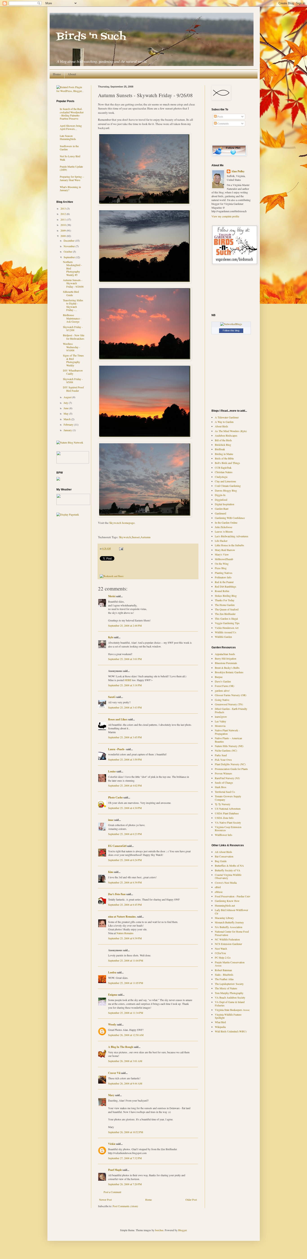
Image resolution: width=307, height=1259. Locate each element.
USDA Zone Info (224, 818)
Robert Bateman (223, 970)
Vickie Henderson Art (226, 628)
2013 (63, 208)
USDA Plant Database (227, 813)
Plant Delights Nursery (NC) (230, 764)
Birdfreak (220, 449)
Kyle (110, 637)
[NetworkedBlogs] (231, 324)
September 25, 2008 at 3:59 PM (125, 759)
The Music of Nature (226, 988)
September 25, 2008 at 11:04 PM (125, 960)
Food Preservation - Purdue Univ (232, 896)
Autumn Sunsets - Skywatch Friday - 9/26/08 (73, 283)
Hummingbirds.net (225, 905)
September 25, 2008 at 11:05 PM (125, 983)
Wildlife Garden (223, 636)
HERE (128, 680)
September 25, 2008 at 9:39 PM (125, 938)
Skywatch (125, 537)
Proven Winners (223, 773)
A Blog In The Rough (120, 1047)
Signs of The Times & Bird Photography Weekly (73, 360)
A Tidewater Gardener (227, 417)
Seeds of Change (224, 782)
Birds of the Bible (224, 458)
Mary (111, 1095)
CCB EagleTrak (223, 467)
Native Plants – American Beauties (228, 739)
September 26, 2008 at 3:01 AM (125, 1061)
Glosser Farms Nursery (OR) (230, 695)
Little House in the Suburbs (229, 545)
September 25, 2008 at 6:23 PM (125, 834)
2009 (63, 230)
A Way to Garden (224, 422)
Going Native (222, 700)
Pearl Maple (115, 1170)
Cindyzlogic (221, 477)
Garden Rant (221, 508)
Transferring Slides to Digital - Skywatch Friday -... (73, 305)
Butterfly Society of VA (227, 870)
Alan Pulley (238, 171)
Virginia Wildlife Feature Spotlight (228, 1016)
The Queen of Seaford (226, 609)
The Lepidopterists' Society (229, 984)
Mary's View (222, 554)
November (70, 246)
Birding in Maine (224, 454)
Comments (223, 123)
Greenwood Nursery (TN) (229, 704)
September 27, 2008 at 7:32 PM (125, 1158)
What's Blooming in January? (70, 188)
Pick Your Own (223, 759)
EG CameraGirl (117, 846)
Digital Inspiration (224, 504)
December (69, 240)
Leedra (112, 972)
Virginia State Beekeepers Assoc (232, 1010)
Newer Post (105, 1199)
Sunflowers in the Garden (69, 147)
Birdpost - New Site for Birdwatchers (73, 336)
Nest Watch (221, 948)
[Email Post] (120, 548)
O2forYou (220, 953)
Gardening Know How (227, 901)
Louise (112, 771)
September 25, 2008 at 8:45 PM (125, 904)
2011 (63, 219)
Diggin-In (220, 495)
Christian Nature (223, 472)
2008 (63, 236)
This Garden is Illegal (226, 618)
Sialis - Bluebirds (224, 974)
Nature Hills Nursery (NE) (229, 746)
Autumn (145, 537)
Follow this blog (231, 330)
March (67, 419)
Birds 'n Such (91, 36)
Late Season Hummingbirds (68, 137)
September (70, 257)
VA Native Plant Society (228, 822)
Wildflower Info (223, 835)
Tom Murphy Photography (229, 993)
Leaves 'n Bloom (224, 531)
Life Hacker (221, 540)
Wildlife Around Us (225, 632)
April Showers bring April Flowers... (71, 127)
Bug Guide (221, 861)
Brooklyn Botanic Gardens (229, 672)
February (69, 424)
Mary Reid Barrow (225, 550)
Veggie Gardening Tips (227, 623)
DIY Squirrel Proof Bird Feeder (73, 388)
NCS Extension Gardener (228, 944)
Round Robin (222, 591)
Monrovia (220, 726)
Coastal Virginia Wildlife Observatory (228, 876)
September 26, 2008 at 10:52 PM (125, 1132)
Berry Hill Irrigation (225, 658)
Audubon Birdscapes (226, 435)
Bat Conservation (224, 856)
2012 (63, 214)
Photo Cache (115, 797)
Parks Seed (221, 755)
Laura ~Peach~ (116, 749)
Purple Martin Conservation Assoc (230, 963)
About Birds (221, 426)
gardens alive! (222, 690)
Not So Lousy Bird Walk (70, 157)
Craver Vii (114, 1073)
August (68, 397)
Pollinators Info (223, 577)
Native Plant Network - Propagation (227, 731)
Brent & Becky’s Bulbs (227, 667)
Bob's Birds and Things (227, 463)
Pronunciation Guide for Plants (231, 769)
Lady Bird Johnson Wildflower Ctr (231, 911)
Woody (112, 1024)
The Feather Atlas (224, 979)
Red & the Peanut (224, 582)
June (66, 408)
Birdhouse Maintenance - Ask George (72, 318)
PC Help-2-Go (223, 957)
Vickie (111, 1144)
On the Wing (222, 563)
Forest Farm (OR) (224, 686)
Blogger (182, 1230)
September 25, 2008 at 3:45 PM (125, 737)
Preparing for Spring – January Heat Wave (72, 178)
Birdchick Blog (223, 444)
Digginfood (221, 499)
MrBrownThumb (224, 559)
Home (57, 74)
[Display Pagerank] (67, 514)
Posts (220, 116)
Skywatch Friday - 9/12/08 (73, 328)
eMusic (219, 892)
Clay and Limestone (225, 481)
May (66, 413)
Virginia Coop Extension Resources (228, 828)
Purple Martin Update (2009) (71, 168)
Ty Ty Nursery (222, 804)
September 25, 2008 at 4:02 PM (125, 785)
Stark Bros (220, 787)
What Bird (220, 1022)
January (68, 430)
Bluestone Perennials (226, 663)
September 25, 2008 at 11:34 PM (125, 1012)
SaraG (112, 697)
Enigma (112, 995)
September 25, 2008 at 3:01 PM (125, 659)
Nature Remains (124, 933)
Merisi (111, 596)
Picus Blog (221, 568)
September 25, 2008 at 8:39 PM (125, 882)
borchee (159, 1230)
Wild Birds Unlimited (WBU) (231, 1031)
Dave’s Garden (223, 681)
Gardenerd (220, 513)
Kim (110, 872)
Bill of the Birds (223, 440)
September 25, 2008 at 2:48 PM (125, 625)
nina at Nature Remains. (122, 916)
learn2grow (221, 716)
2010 (63, 225)
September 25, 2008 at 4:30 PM (125, 808)
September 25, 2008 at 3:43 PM (125, 707)
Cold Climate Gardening (228, 485)
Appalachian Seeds (225, 654)
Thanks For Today (224, 600)
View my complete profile (225, 216)
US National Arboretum (227, 808)
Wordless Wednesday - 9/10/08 (71, 347)
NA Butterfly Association (228, 927)
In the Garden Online (226, 522)
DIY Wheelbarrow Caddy (73, 372)
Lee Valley (220, 721)
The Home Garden (225, 605)
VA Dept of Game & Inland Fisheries (230, 1003)
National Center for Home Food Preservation (232, 933)
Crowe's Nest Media (226, 882)
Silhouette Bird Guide (71, 293)
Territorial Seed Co (225, 791)
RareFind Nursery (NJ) (227, 778)
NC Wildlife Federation (227, 939)
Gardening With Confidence (230, 518)
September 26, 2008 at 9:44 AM (125, 1083)
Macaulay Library (224, 918)
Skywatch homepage (122, 523)
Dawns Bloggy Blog (226, 490)
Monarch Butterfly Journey (229, 922)
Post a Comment (112, 1192)
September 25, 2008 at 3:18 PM (125, 685)
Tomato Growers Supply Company (228, 797)
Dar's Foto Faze (117, 894)
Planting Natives (223, 573)
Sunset (136, 537)
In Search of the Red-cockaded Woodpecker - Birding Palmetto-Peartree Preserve (72, 113)
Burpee (218, 677)
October (68, 251)
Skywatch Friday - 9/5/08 (73, 380)
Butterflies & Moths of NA (229, 865)
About (72, 74)
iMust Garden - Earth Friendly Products (231, 710)
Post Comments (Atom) (125, 1206)
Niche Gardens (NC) (226, 750)
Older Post (191, 1199)
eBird (218, 887)
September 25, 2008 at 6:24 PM (125, 860)
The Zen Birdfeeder (225, 614)
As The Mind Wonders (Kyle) (231, 431)
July (66, 402)
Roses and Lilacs (117, 719)
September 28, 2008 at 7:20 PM (125, 1184)
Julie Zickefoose (223, 527)
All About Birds (223, 852)
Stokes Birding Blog (226, 595)
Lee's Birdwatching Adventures (231, 536)
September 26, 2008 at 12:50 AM (126, 1035)
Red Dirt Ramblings (225, 586)
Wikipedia (220, 1027)
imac (110, 820)
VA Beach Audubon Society (230, 997)
